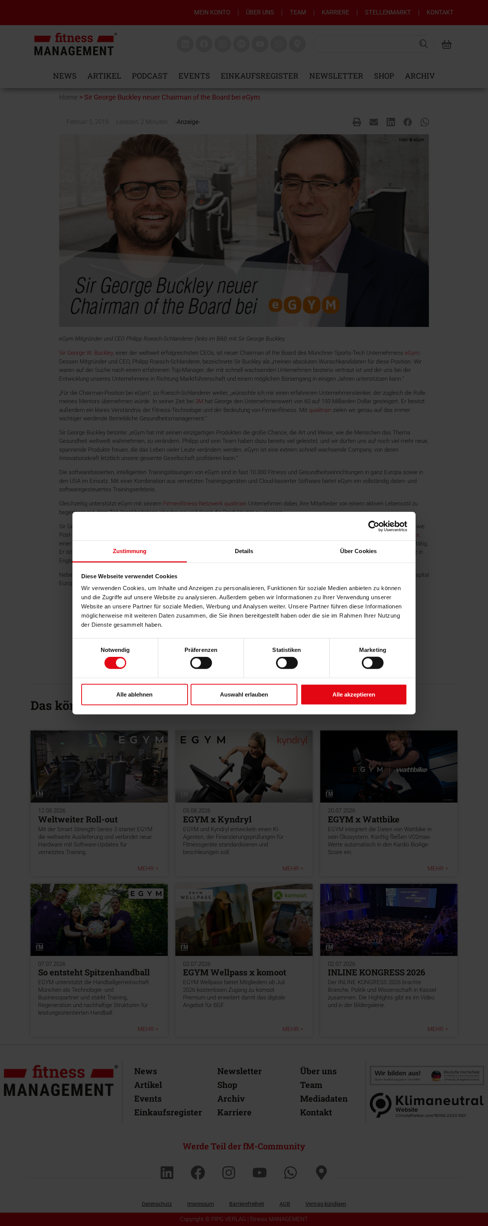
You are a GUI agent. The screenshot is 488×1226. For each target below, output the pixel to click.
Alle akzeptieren (353, 694)
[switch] (201, 663)
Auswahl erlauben (244, 694)
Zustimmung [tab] (130, 551)
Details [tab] (244, 551)
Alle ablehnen (134, 694)
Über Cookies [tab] (358, 551)
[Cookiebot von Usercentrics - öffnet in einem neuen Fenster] (373, 526)
